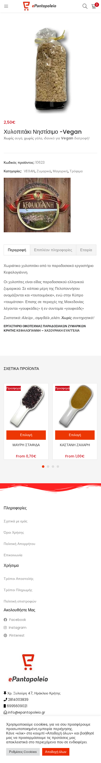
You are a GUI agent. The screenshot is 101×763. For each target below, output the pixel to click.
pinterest (16, 635)
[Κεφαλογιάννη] (37, 205)
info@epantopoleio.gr (26, 712)
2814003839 (18, 699)
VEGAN (29, 171)
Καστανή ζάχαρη (75, 445)
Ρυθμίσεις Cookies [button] (23, 751)
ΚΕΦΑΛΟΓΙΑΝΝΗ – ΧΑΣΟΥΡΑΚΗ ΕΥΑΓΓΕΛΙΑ (48, 330)
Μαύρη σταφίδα (26, 445)
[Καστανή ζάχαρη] (75, 405)
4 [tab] (58, 466)
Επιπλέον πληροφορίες (53, 249)
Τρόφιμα (76, 171)
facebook (17, 619)
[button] (93, 6)
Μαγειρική (60, 171)
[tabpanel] (26, 421)
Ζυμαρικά (44, 171)
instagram (17, 627)
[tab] (17, 250)
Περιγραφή (17, 249)
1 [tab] (43, 466)
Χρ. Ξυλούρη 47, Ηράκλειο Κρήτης (34, 693)
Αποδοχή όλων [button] (55, 751)
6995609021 (17, 706)
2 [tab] (48, 466)
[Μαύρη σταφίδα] (26, 405)
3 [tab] (53, 466)
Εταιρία (86, 249)
